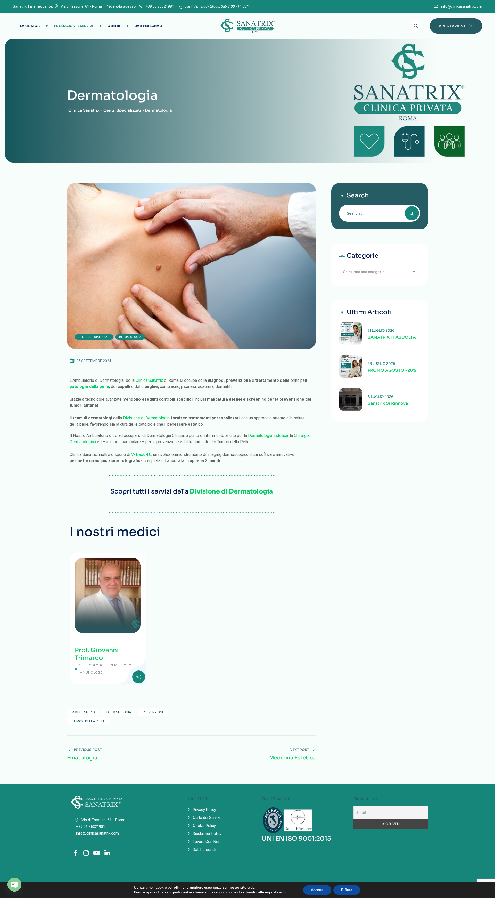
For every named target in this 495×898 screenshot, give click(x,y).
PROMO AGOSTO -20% (392, 370)
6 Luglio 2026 (380, 396)
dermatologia (118, 712)
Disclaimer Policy (207, 833)
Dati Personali (148, 26)
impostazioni (275, 892)
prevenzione (153, 712)
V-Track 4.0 (141, 454)
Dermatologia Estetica (268, 435)
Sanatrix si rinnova (388, 403)
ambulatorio (83, 712)
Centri (114, 26)
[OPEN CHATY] (14, 885)
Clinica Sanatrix (149, 380)
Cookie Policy (204, 825)
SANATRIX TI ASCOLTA (392, 337)
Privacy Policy (204, 809)
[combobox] (379, 271)
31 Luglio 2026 (381, 330)
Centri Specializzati (94, 337)
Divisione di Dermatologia (146, 418)
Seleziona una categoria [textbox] (363, 272)
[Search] (416, 26)
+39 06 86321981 (159, 6)
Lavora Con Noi (206, 841)
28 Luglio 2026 (381, 363)
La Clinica (30, 26)
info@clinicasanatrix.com (461, 6)
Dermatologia (130, 337)
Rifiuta (346, 889)
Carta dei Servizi (206, 817)
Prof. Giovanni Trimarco (97, 654)
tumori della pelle (88, 721)
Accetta (317, 889)
